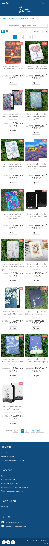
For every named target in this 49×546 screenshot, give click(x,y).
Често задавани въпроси (12, 491)
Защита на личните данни (12, 460)
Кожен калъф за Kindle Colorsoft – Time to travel (12, 407)
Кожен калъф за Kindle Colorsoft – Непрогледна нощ (36, 216)
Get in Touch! (11, 438)
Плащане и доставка (10, 483)
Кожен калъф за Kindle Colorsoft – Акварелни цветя (13, 166)
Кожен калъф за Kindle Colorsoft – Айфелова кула (12, 265)
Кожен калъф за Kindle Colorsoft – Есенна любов (36, 67)
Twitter (8, 542)
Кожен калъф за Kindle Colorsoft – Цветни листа (12, 115)
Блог (3, 476)
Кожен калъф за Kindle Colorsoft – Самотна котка (36, 312)
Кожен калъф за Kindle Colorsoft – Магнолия (13, 312)
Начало (5, 18)
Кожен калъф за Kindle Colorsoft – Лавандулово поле (36, 166)
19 (25, 37)
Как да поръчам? (8, 479)
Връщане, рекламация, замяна (14, 487)
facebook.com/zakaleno (16, 526)
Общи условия (7, 456)
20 (30, 37)
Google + (13, 542)
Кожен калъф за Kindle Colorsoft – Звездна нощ (12, 360)
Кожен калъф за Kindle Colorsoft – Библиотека (13, 67)
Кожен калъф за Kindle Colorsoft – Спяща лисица (36, 265)
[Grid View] (3, 31)
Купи (14, 83)
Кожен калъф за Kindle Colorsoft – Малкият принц (36, 360)
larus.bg (4, 506)
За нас (4, 452)
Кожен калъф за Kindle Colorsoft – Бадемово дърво (36, 116)
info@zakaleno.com (14, 522)
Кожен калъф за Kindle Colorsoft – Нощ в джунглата (13, 216)
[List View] (7, 31)
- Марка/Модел (17, 18)
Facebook (4, 542)
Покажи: (37, 31)
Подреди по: (14, 26)
